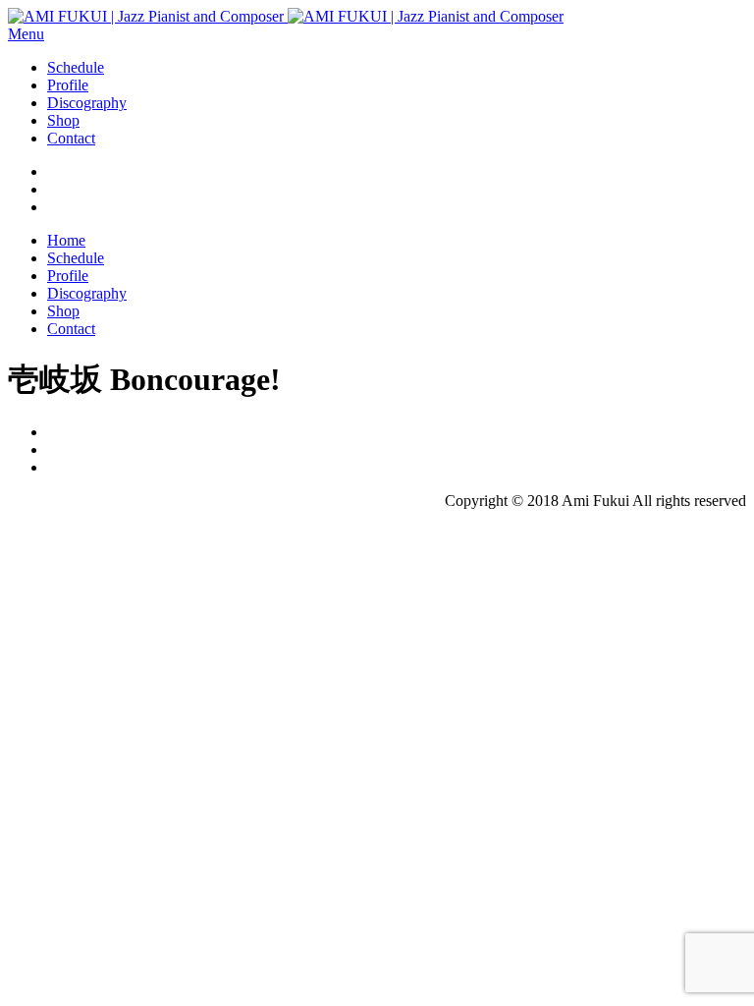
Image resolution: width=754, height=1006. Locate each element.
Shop (63, 120)
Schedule (75, 67)
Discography (87, 102)
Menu (26, 34)
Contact (71, 138)
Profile (67, 85)
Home (66, 240)
